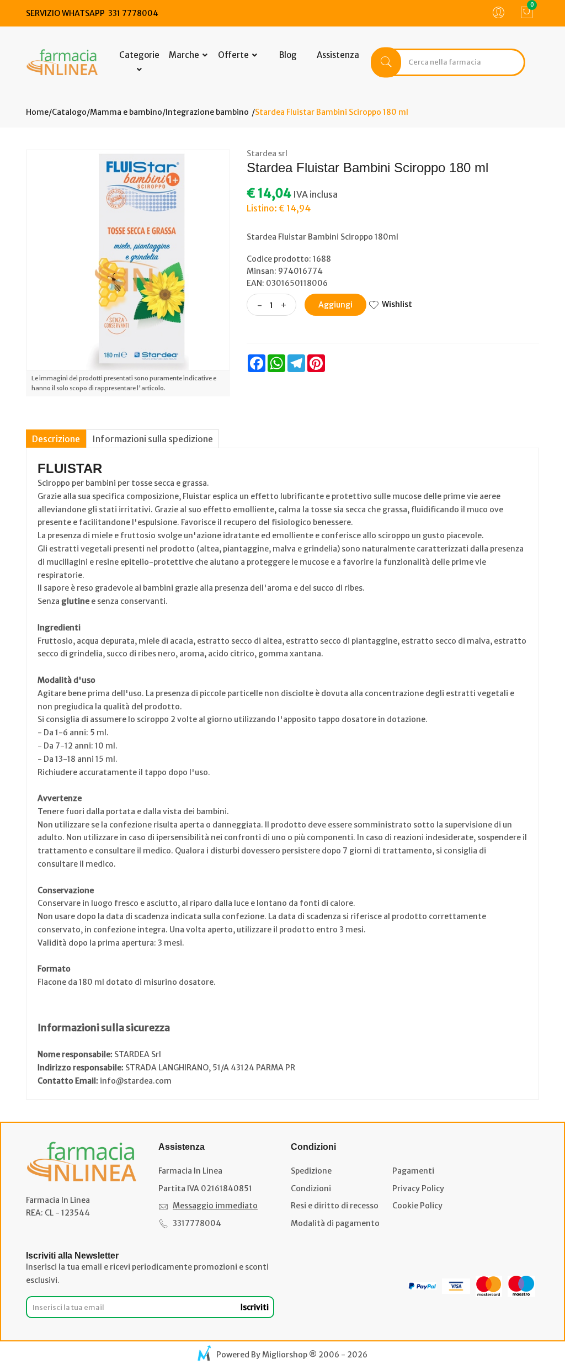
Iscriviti (255, 1307)
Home (37, 112)
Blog (288, 55)
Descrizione (56, 438)
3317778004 (197, 1223)
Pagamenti (413, 1171)
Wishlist (397, 304)
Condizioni (311, 1188)
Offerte (234, 55)
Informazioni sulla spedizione (152, 438)
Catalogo (69, 112)
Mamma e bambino (126, 112)
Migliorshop (284, 1355)
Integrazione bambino (207, 112)
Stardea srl (267, 153)
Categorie (139, 55)
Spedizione (311, 1171)
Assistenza (338, 55)
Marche (185, 55)
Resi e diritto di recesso (335, 1206)
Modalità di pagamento (335, 1223)
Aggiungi (335, 305)
